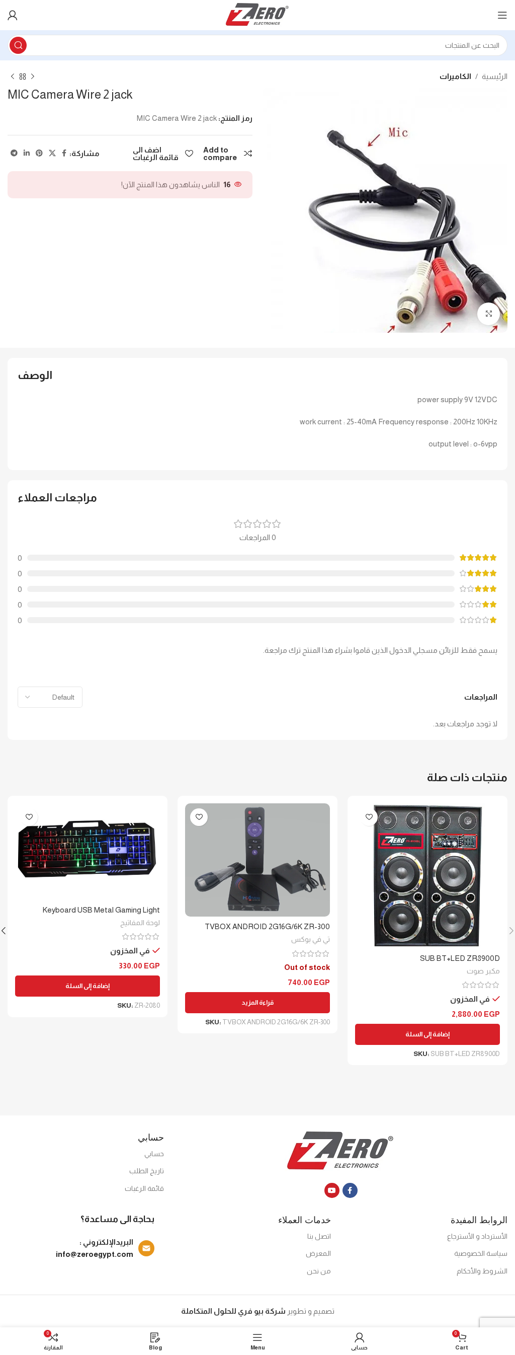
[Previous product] (33, 77)
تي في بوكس (310, 939)
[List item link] (81, 1248)
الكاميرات (455, 76)
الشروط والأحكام (482, 1271)
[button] (427, 1034)
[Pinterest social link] (39, 153)
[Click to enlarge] (488, 314)
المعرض (318, 1253)
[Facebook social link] (64, 153)
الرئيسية (494, 76)
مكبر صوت (483, 971)
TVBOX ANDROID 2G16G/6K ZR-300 (267, 926)
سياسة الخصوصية (480, 1253)
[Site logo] (257, 14)
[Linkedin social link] (27, 153)
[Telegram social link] (14, 153)
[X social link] (52, 153)
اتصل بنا (319, 1236)
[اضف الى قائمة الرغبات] (369, 817)
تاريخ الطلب (146, 1171)
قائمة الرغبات (144, 1188)
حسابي (154, 1154)
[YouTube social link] (331, 1190)
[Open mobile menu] (502, 15)
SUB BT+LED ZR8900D (460, 958)
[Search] (18, 45)
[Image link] (341, 1151)
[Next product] (13, 77)
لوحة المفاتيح (140, 923)
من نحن (319, 1271)
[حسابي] (13, 15)
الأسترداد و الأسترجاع (477, 1236)
